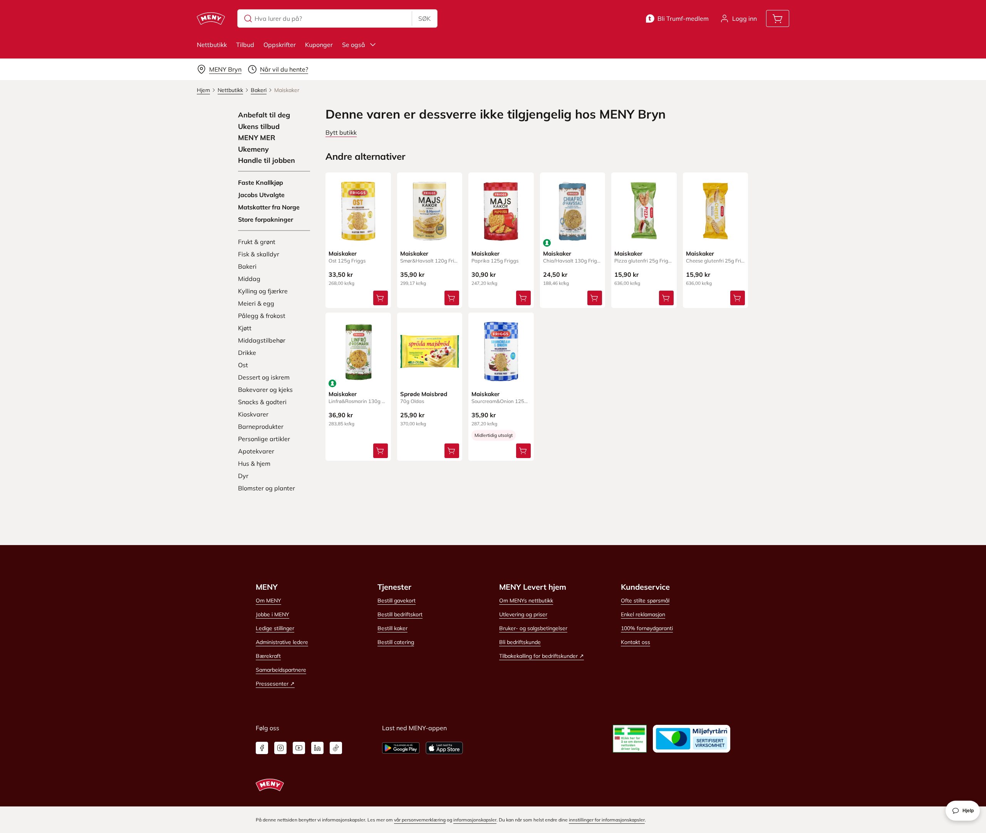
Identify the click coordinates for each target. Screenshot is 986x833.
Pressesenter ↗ (275, 683)
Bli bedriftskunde (520, 642)
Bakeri (247, 266)
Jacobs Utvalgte (261, 195)
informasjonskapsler (474, 820)
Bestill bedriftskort (400, 614)
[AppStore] (444, 748)
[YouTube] (299, 748)
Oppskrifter (279, 45)
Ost (243, 365)
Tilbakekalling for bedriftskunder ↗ (541, 655)
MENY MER (256, 138)
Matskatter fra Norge (269, 207)
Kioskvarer (253, 414)
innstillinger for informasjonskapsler (607, 820)
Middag (249, 279)
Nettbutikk (212, 45)
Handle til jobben (266, 160)
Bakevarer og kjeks (265, 389)
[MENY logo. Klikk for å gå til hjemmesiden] (211, 18)
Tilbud (245, 45)
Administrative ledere (282, 642)
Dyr (243, 476)
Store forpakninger (265, 219)
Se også (353, 45)
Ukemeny (253, 149)
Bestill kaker (392, 628)
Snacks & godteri (262, 402)
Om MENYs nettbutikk (526, 600)
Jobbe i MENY (272, 614)
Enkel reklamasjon (643, 614)
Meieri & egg (256, 303)
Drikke (247, 352)
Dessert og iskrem (264, 377)
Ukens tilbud (259, 126)
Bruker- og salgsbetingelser (533, 628)
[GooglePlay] (400, 748)
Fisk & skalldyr (258, 254)
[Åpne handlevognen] (777, 18)
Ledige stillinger (275, 628)
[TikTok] (336, 748)
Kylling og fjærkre (263, 291)
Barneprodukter (260, 426)
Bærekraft (268, 655)
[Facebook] (262, 748)
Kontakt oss (635, 642)
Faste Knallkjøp (260, 182)
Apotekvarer (256, 451)
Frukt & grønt (256, 242)
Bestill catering (395, 642)
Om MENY (268, 600)
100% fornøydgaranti (647, 628)
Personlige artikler (264, 439)
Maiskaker (343, 253)
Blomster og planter (266, 488)
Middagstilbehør (261, 340)
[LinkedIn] (317, 748)
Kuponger (319, 45)
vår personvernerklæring (420, 820)
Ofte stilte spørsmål (645, 600)
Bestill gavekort (396, 600)
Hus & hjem (254, 463)
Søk (424, 18)
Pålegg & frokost (261, 315)
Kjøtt (245, 328)
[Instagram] (280, 748)
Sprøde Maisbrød (423, 394)
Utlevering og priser (523, 614)
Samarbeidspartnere (281, 669)
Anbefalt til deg (264, 115)
